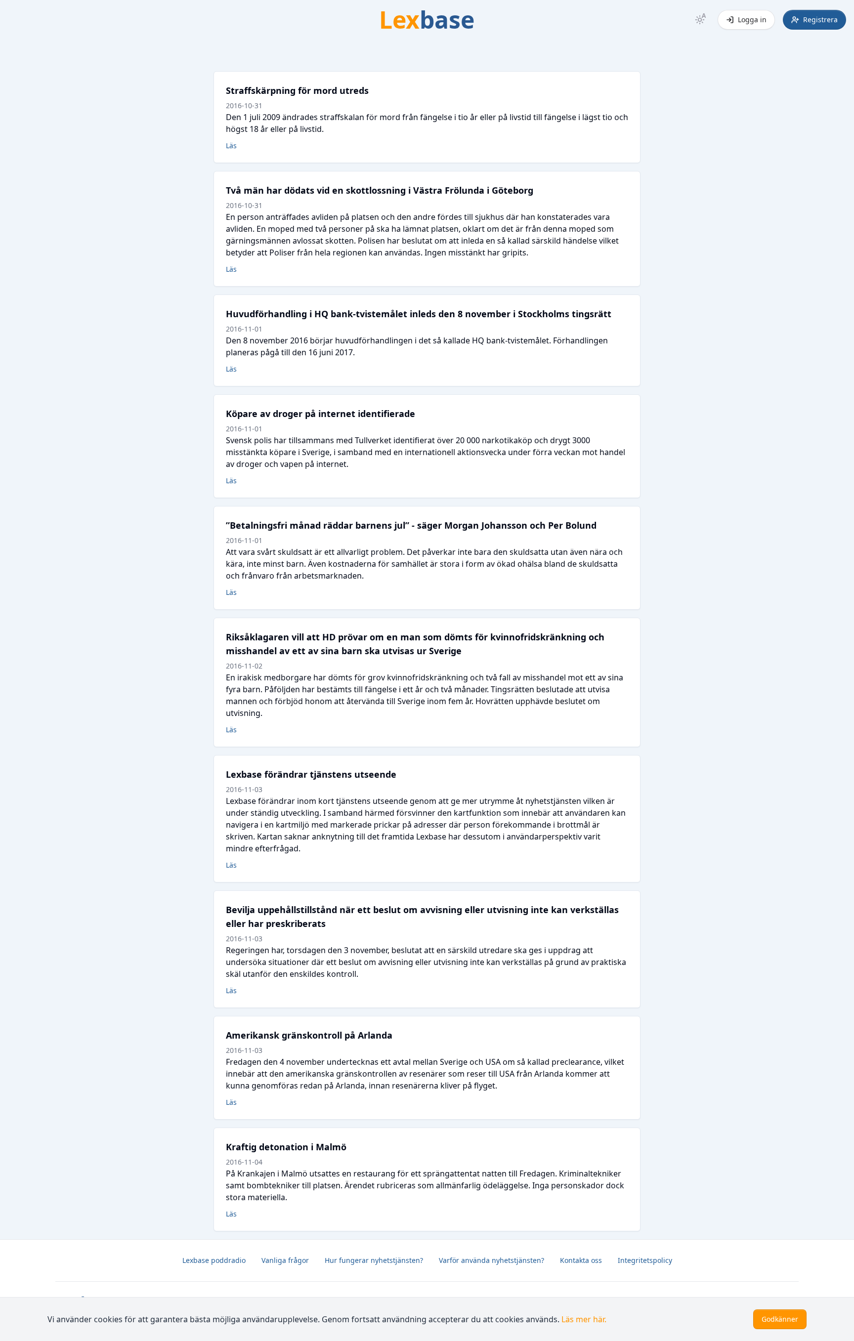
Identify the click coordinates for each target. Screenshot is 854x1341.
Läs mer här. (583, 1319)
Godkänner (780, 1319)
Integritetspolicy (645, 1260)
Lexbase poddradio (214, 1260)
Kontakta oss (581, 1260)
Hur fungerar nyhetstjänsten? (374, 1260)
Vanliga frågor (285, 1260)
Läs (231, 145)
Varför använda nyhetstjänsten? (491, 1260)
